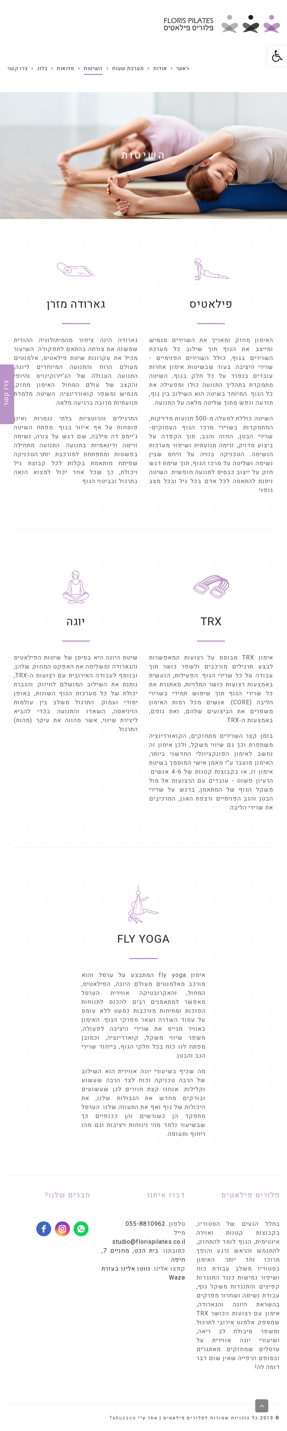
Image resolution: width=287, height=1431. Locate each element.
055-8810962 (146, 1223)
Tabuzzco (122, 1418)
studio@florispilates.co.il (148, 1241)
